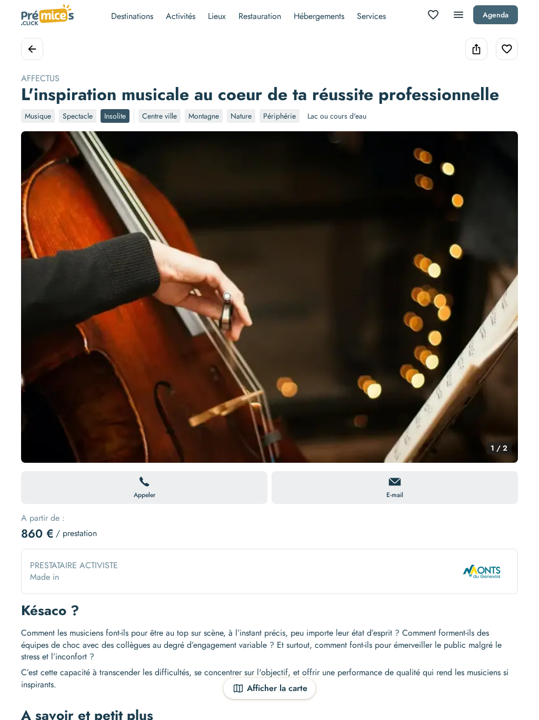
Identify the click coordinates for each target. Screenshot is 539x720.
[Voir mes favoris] (433, 14)
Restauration (259, 16)
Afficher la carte (277, 688)
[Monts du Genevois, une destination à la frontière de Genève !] (481, 571)
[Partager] (476, 49)
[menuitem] (132, 15)
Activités (180, 16)
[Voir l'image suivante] (499, 303)
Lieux (217, 16)
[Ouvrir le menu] (458, 14)
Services (371, 16)
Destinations (132, 16)
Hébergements (319, 16)
